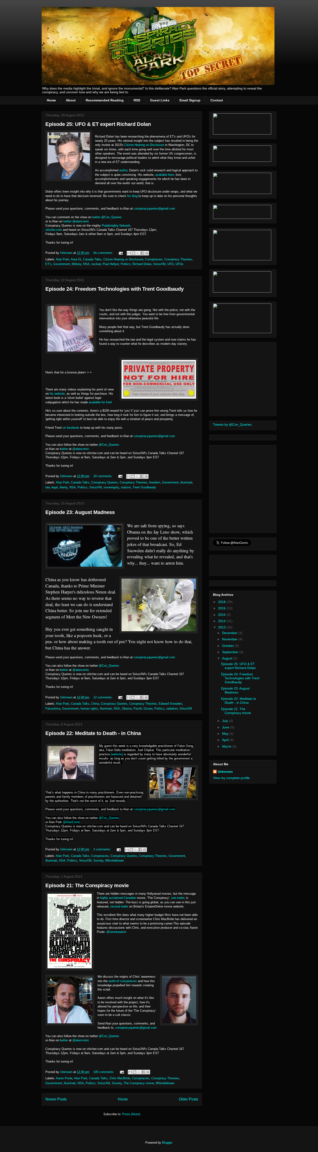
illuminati (186, 482)
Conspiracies (153, 259)
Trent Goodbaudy (144, 487)
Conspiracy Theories (178, 259)
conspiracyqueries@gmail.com (154, 208)
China (95, 703)
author (123, 170)
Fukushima (52, 708)
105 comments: (104, 1072)
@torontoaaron (116, 932)
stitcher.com (53, 229)
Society (98, 860)
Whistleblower (114, 860)
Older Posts (188, 1099)
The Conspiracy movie (139, 1083)
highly (104, 898)
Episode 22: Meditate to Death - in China (93, 733)
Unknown (225, 771)
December (230, 633)
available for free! (100, 402)
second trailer (119, 906)
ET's (48, 264)
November (230, 639)
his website (57, 393)
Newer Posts (56, 1099)
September (230, 652)
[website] (117, 754)
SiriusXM (159, 264)
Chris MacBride (119, 1078)
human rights (89, 708)
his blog (132, 196)
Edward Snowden (170, 703)
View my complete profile (231, 778)
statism (126, 487)
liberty (64, 487)
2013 (222, 627)
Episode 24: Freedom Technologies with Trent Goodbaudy (114, 289)
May (225, 733)
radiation (172, 708)
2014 (222, 621)
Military (76, 264)
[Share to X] (137, 253)
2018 (222, 602)
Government (61, 264)
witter (64, 449)
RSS (137, 100)
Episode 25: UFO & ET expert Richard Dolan (98, 124)
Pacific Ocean (142, 708)
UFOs (179, 264)
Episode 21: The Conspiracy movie (87, 885)
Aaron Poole (64, 1078)
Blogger (167, 1142)
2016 (222, 608)
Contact (216, 100)
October (228, 646)
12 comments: (103, 697)
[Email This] (129, 253)
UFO (170, 264)
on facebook (71, 427)
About (71, 100)
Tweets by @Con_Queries (232, 424)
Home (51, 100)
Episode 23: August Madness (80, 512)
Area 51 (76, 259)
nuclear (96, 264)
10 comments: (103, 476)
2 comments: (102, 849)
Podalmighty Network (116, 225)
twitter (96, 217)
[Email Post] (120, 253)
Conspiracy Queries (104, 482)
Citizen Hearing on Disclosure (144, 145)
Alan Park (62, 259)
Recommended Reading (105, 100)
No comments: (103, 253)
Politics (126, 264)
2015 (222, 615)
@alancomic (80, 221)
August (227, 658)
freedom (154, 482)
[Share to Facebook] (142, 253)
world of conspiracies (122, 981)
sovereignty (111, 487)
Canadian (130, 898)
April (226, 740)
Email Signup (189, 100)
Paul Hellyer (111, 264)
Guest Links (159, 100)
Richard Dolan (141, 264)
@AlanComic (72, 822)
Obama (127, 708)
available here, (165, 174)
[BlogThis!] (133, 253)
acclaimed (116, 898)
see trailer (177, 898)
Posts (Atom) (131, 1114)
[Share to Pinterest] (146, 253)
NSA (86, 264)
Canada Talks (92, 259)
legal (54, 487)
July (225, 721)
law (47, 487)
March (227, 746)
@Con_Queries (111, 217)
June (226, 727)
